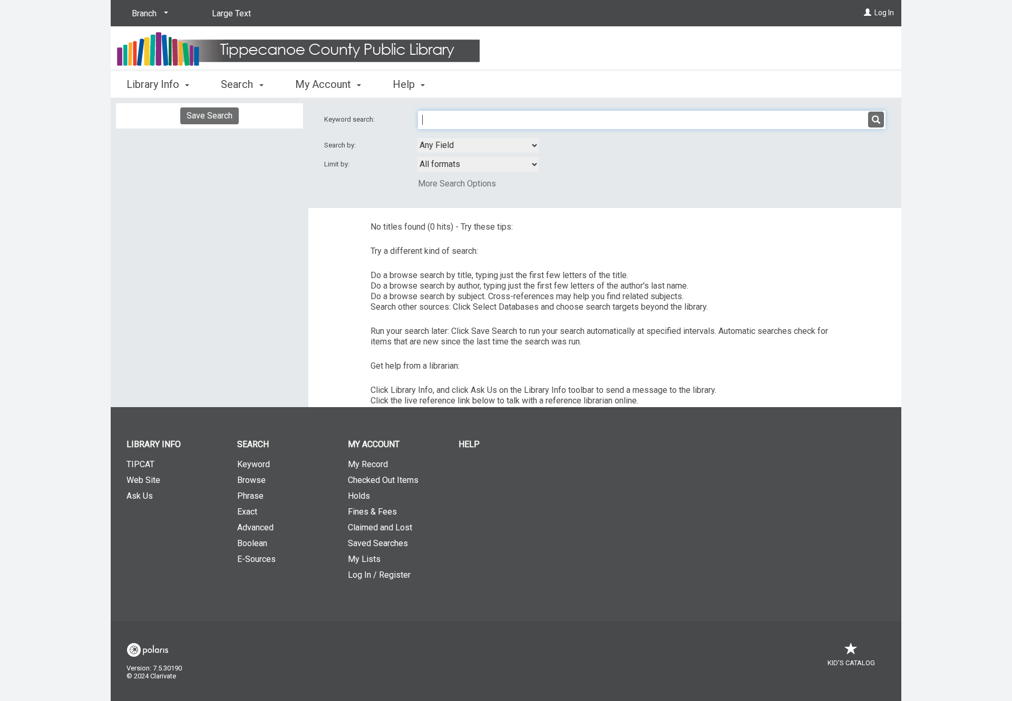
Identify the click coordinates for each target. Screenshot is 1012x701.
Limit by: (337, 164)
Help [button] (405, 84)
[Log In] (867, 12)
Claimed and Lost (380, 527)
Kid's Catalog (851, 663)
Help (469, 444)
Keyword (253, 464)
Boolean (252, 543)
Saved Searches (378, 543)
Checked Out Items (383, 480)
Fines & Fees (372, 512)
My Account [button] (324, 84)
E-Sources (256, 559)
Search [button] (238, 84)
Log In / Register (379, 575)
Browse (251, 480)
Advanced (255, 527)
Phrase (250, 496)
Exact (247, 512)
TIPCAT (140, 464)
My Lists (364, 559)
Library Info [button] (154, 84)
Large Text (231, 13)
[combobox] (478, 145)
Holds (359, 496)
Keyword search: (350, 119)
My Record (368, 464)
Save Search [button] (209, 116)
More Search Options (457, 184)
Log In (884, 12)
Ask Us (139, 496)
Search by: (340, 145)
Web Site (143, 480)
